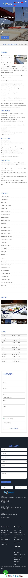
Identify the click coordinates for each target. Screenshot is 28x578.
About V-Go (17, 550)
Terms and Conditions (19, 554)
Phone (4, 400)
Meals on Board (18, 539)
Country (5, 394)
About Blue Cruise (18, 532)
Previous (2, 310)
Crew (15, 537)
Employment (17, 561)
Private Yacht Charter (6, 532)
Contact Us (17, 552)
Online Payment (5, 544)
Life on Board (17, 542)
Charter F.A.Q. (17, 559)
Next (25, 310)
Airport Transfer (5, 539)
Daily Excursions (5, 535)
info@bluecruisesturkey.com (7, 503)
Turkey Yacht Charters (12, 44)
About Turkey (17, 530)
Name (4, 377)
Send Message (6, 481)
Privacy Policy (17, 557)
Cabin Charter (4, 530)
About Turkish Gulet (19, 535)
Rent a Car (3, 537)
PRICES (5, 37)
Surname (5, 383)
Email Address (6, 388)
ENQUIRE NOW (14, 428)
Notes (4, 406)
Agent (15, 564)
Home (4, 44)
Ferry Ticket (4, 542)
